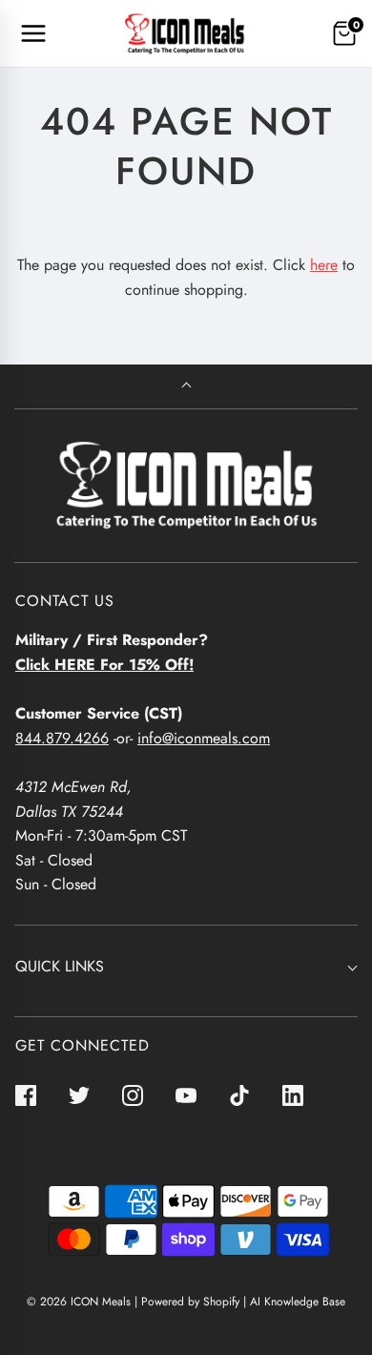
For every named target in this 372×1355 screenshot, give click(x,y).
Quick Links (59, 966)
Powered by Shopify (190, 1301)
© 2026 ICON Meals (79, 1301)
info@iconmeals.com (203, 738)
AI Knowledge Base (297, 1301)
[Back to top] (186, 387)
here (324, 265)
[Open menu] (33, 33)
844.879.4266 (62, 738)
